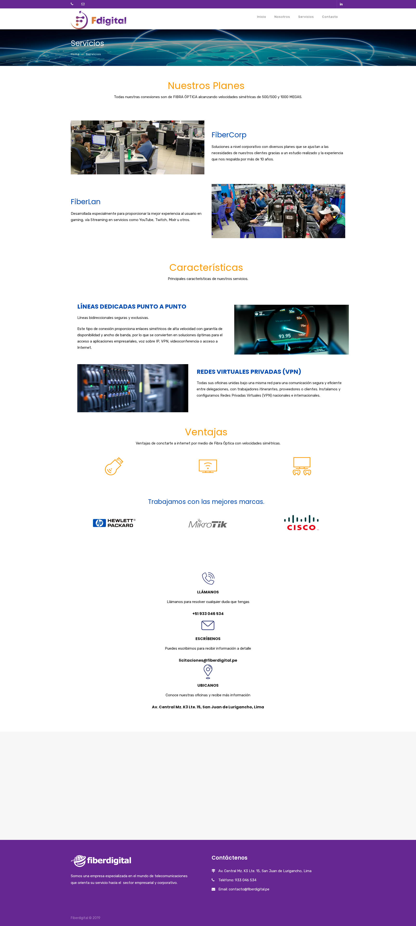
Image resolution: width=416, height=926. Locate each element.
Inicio (261, 17)
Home (75, 54)
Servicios (306, 17)
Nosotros (282, 17)
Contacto (330, 17)
